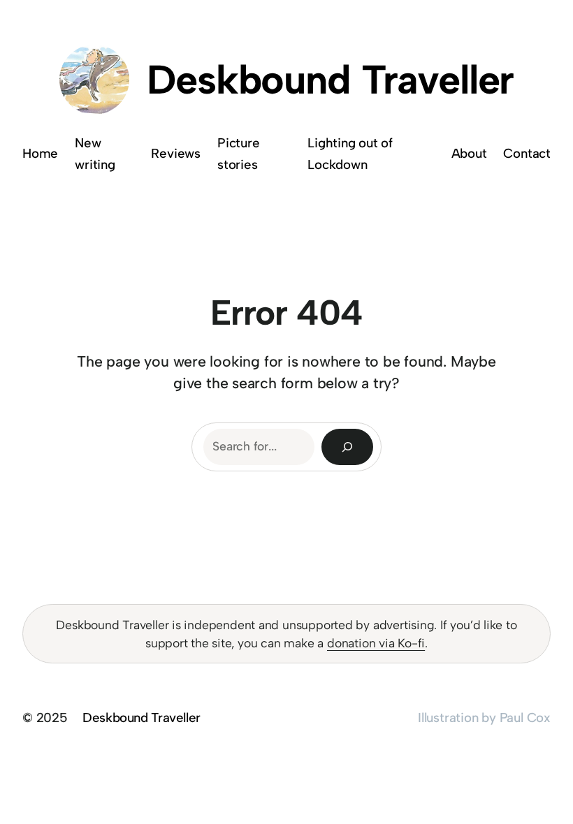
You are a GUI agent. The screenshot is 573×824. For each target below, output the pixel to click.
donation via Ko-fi (376, 642)
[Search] (347, 446)
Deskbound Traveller (330, 79)
